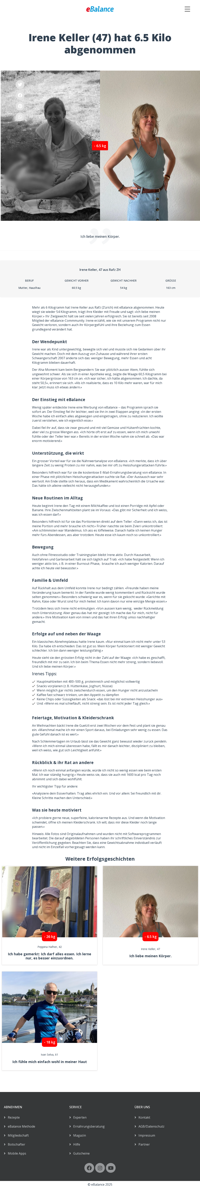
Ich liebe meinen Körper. (150, 956)
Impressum (145, 1135)
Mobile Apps (15, 1153)
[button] (20, 84)
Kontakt (143, 1117)
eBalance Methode (20, 1126)
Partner (143, 1144)
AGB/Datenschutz (150, 1126)
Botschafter (15, 1144)
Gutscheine (80, 1153)
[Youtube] (111, 1168)
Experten (79, 1117)
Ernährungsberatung (88, 1126)
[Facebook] (89, 1168)
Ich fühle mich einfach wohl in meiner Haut (49, 1061)
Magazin (78, 1135)
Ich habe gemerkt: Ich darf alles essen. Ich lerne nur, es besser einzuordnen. (49, 956)
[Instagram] (100, 1168)
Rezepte (12, 1117)
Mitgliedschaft (17, 1135)
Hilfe (75, 1144)
